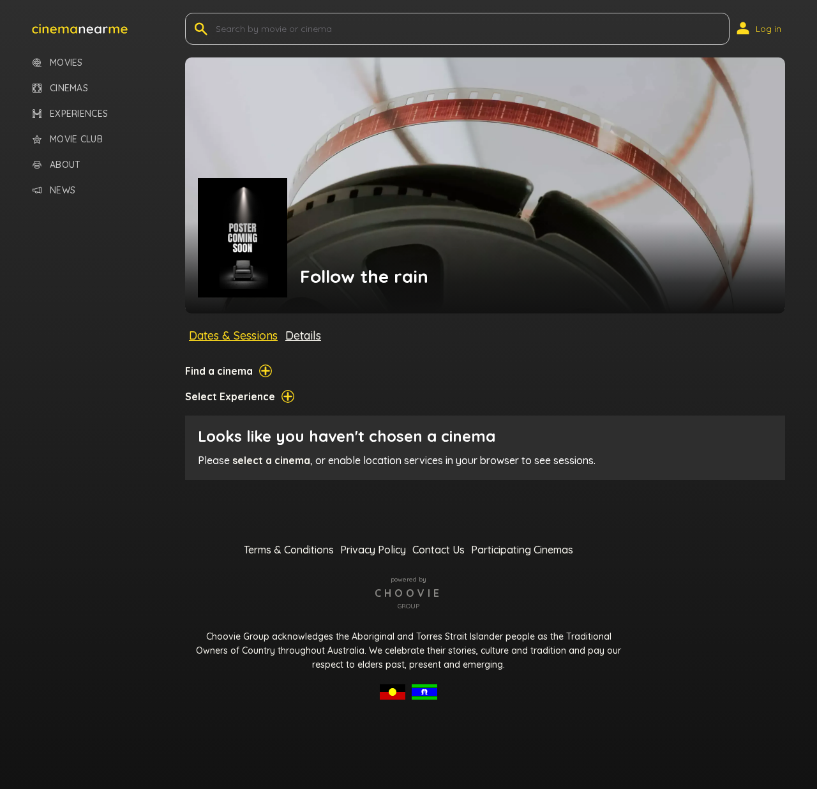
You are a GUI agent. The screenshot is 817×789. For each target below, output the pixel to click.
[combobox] (217, 28)
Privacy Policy (373, 549)
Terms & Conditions (289, 549)
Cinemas (69, 88)
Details (303, 335)
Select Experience (230, 396)
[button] (80, 29)
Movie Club (76, 139)
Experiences (79, 114)
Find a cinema (219, 370)
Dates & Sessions (233, 335)
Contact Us (438, 549)
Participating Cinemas (522, 549)
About (65, 165)
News (62, 190)
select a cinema (271, 460)
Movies (66, 62)
